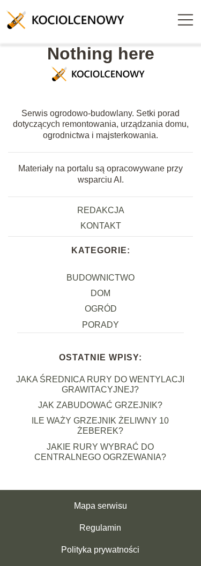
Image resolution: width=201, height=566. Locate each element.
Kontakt (100, 225)
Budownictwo (100, 277)
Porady (100, 324)
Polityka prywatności (100, 549)
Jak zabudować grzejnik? (100, 405)
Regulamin (100, 527)
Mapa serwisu (100, 505)
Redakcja (100, 210)
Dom (100, 293)
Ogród (101, 308)
